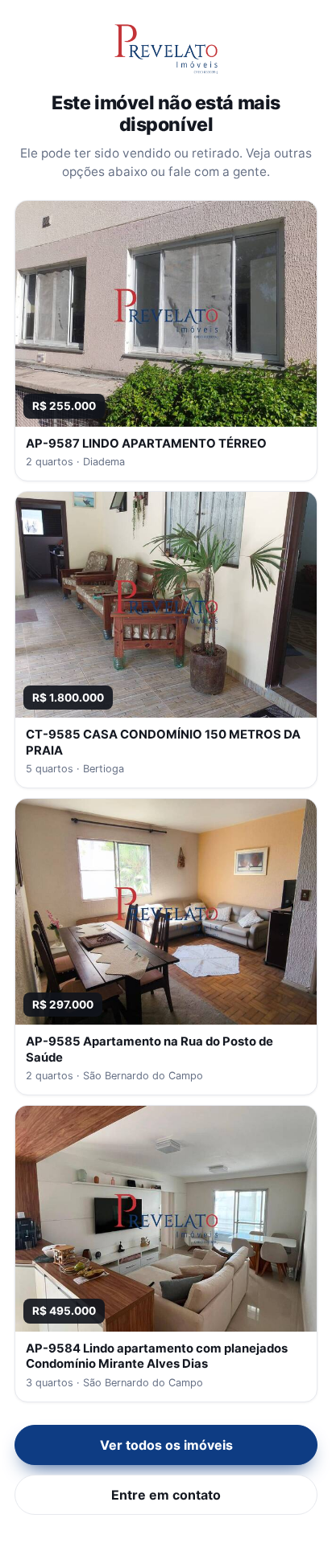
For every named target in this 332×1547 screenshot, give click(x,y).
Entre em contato (166, 1495)
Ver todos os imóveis (166, 1445)
